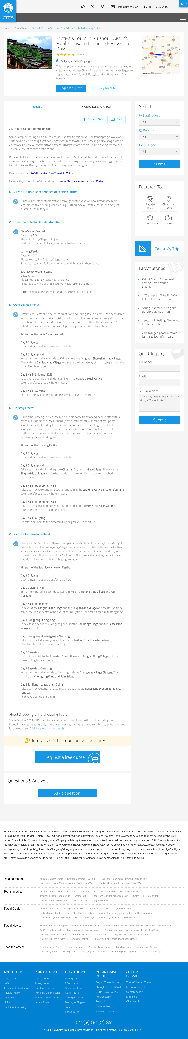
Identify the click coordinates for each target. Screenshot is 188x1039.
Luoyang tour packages (94, 951)
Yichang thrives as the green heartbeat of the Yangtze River (69, 925)
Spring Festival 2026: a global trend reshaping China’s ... (159, 309)
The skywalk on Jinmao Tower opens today (115, 939)
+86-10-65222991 (159, 6)
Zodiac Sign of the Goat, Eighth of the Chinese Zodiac (109, 917)
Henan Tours (41, 1002)
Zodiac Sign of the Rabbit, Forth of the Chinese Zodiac (126, 913)
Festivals (101, 1001)
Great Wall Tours (44, 988)
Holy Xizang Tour (101, 900)
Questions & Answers (99, 106)
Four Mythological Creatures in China (58, 917)
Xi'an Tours (71, 983)
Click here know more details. (47, 728)
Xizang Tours (41, 983)
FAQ (6, 983)
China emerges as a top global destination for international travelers (138, 925)
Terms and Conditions (16, 988)
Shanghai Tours (74, 988)
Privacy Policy (12, 992)
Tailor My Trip (167, 248)
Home (7, 28)
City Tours (75, 972)
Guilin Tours (72, 992)
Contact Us (10, 978)
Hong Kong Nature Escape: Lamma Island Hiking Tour (67, 883)
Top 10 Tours (41, 978)
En (182, 3)
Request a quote (71, 88)
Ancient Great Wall (49, 908)
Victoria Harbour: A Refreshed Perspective (121, 891)
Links (7, 1002)
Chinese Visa (134, 1001)
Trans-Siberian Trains (138, 982)
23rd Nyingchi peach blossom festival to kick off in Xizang (131, 930)
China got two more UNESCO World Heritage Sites (65, 934)
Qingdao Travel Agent (51, 947)
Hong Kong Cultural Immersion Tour (110, 896)
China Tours (21, 28)
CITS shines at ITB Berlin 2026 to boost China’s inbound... (159, 297)
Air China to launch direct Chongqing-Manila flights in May (69, 930)
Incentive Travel (135, 987)
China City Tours (168, 206)
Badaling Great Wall (100, 908)
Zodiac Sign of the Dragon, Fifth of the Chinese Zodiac (67, 913)
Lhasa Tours (72, 1011)
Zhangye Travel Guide (99, 947)
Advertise (9, 997)
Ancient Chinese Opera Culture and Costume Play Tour (67, 879)
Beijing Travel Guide (107, 982)
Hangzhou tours (75, 947)
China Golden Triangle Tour (54, 900)
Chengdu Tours (74, 997)
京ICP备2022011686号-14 (131, 1030)
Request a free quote (65, 757)
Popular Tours (150, 206)
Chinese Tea (103, 1006)
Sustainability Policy (15, 1007)
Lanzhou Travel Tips (151, 951)
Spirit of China (80, 900)
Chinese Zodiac (105, 1010)
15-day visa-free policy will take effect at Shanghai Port (123, 934)
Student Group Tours (46, 997)
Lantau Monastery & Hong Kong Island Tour (121, 883)
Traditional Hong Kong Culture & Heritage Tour (123, 879)
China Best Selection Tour (146, 896)
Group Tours (150, 223)
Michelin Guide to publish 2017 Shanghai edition (64, 939)
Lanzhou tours (123, 947)
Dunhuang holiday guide (123, 951)
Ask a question (67, 793)
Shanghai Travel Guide (109, 987)
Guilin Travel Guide (107, 991)
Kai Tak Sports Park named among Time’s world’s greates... (158, 283)
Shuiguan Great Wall (74, 908)
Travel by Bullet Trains (47, 992)
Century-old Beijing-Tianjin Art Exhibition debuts (160, 322)
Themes (168, 223)
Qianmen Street (123, 908)
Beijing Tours (72, 978)
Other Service (133, 974)
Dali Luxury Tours (48, 951)
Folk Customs (104, 996)
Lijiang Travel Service (147, 947)
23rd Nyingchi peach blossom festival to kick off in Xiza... (159, 334)
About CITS (14, 972)
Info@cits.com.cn (128, 6)
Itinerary (35, 106)
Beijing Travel (70, 951)
